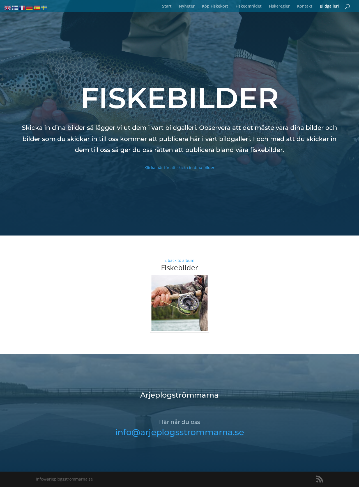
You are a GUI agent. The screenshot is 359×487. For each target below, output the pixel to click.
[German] (29, 7)
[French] (22, 7)
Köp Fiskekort (215, 6)
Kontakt (304, 6)
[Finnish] (15, 7)
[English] (7, 7)
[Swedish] (44, 7)
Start (167, 6)
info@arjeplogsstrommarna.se (179, 432)
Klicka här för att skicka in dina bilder (179, 167)
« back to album (179, 260)
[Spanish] (37, 7)
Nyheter (187, 6)
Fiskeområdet (249, 6)
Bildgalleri (329, 6)
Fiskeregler (279, 6)
